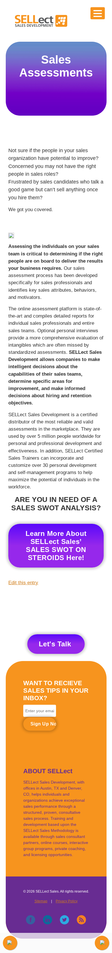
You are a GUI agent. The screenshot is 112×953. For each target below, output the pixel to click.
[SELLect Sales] (41, 26)
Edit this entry (23, 582)
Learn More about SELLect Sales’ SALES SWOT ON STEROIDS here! (56, 546)
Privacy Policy (67, 901)
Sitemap (40, 901)
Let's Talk (55, 644)
